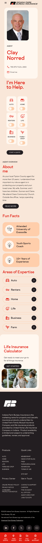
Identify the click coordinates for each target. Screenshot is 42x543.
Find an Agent (26, 490)
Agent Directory (28, 495)
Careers (24, 487)
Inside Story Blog (28, 459)
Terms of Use (26, 469)
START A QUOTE (14, 152)
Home (4, 459)
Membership (25, 456)
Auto (4, 456)
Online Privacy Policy (10, 485)
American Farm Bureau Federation (12, 520)
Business (5, 469)
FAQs (23, 461)
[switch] (11, 108)
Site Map (24, 474)
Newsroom (25, 467)
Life (3, 464)
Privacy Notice (8, 487)
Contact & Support (28, 485)
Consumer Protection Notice (9, 490)
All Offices (25, 492)
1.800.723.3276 (26, 497)
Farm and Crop (8, 467)
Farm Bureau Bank (28, 464)
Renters (5, 461)
